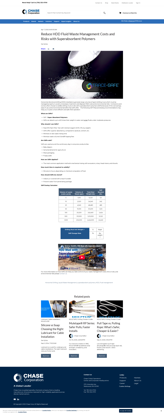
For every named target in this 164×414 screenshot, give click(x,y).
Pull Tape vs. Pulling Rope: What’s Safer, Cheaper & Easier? (108, 327)
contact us (63, 273)
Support (123, 381)
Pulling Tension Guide (85, 319)
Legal (136, 383)
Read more (46, 356)
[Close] (161, 411)
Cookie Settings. (71, 410)
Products (123, 378)
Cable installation (54, 319)
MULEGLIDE (45, 321)
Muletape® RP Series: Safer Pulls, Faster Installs (82, 327)
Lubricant (44, 319)
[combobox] (73, 12)
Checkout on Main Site (130, 13)
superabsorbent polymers (86, 282)
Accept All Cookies (125, 410)
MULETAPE (73, 319)
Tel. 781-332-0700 (90, 390)
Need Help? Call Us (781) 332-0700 (34, 2)
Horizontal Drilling (51, 282)
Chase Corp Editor (80, 336)
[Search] (103, 12)
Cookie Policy (46, 410)
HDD (97, 282)
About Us (137, 381)
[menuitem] (98, 3)
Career (122, 383)
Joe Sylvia (44, 44)
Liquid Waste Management (67, 282)
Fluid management (106, 282)
